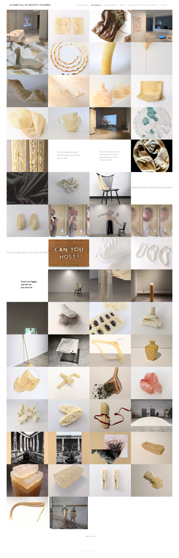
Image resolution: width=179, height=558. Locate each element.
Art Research (96, 5)
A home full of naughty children (30, 4)
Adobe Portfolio (93, 551)
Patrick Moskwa (82, 5)
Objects (122, 5)
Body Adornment (110, 5)
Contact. (164, 5)
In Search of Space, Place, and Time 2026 (143, 5)
